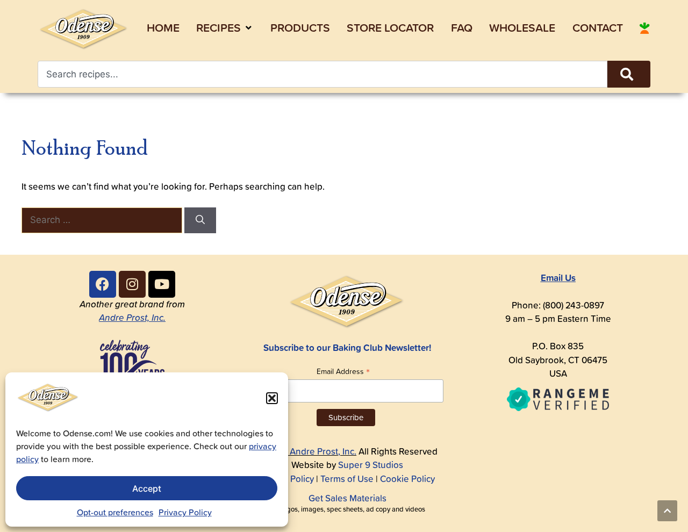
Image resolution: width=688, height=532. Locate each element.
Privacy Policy (185, 512)
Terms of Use (347, 478)
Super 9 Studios (370, 464)
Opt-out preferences (115, 512)
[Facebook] (102, 284)
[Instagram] (132, 284)
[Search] (628, 74)
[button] (272, 398)
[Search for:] (103, 219)
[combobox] (322, 74)
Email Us (558, 277)
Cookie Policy (407, 478)
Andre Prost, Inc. (132, 317)
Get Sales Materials (347, 498)
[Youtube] (161, 284)
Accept (146, 488)
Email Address (343, 371)
